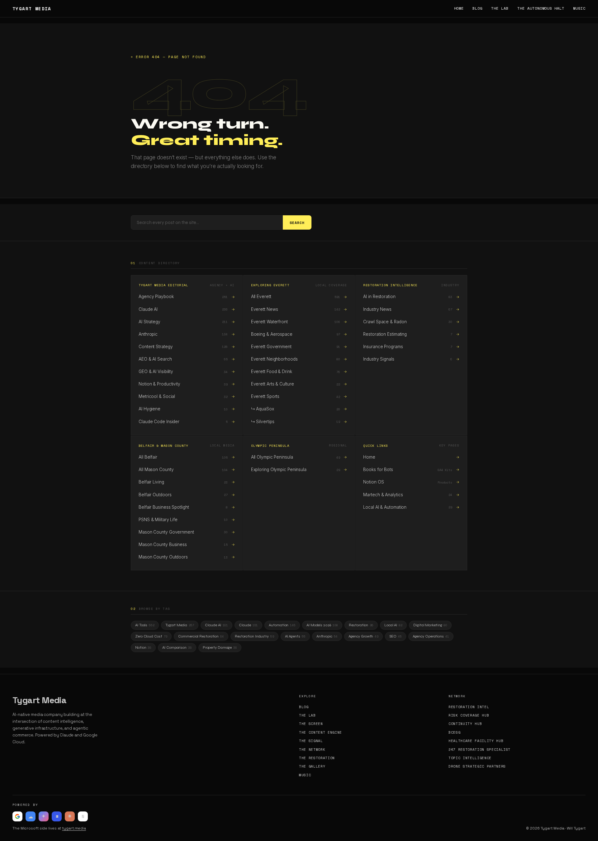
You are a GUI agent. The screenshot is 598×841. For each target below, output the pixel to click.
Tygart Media (179, 625)
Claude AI (216, 625)
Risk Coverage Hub (468, 715)
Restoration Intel (468, 707)
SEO (395, 636)
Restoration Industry (254, 636)
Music (579, 8)
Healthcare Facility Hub (475, 741)
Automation (282, 625)
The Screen (311, 724)
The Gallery (312, 766)
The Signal (311, 741)
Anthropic (327, 636)
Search (297, 222)
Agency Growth (364, 636)
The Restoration (317, 758)
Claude (248, 625)
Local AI (393, 625)
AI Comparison (177, 647)
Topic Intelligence (469, 758)
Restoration (361, 625)
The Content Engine (320, 732)
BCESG (454, 732)
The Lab (500, 8)
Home (459, 8)
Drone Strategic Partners (477, 766)
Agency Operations (431, 636)
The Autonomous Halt (540, 8)
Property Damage (220, 647)
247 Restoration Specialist (479, 749)
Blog (477, 8)
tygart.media (74, 828)
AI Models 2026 (322, 625)
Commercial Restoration (201, 636)
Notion (143, 647)
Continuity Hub (465, 724)
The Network (312, 749)
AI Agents (295, 636)
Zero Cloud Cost (151, 636)
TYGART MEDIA (31, 9)
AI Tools (144, 625)
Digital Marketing (430, 625)
